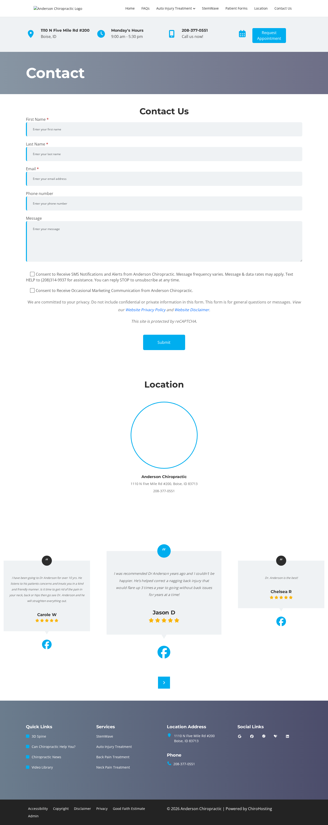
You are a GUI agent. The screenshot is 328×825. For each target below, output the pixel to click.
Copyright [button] (61, 808)
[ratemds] (264, 736)
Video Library (42, 767)
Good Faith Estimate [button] (129, 808)
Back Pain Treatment (112, 757)
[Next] (164, 683)
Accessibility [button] (38, 808)
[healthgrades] (275, 736)
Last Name (37, 144)
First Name (37, 119)
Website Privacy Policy (145, 309)
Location (261, 8)
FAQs (145, 8)
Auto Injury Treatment (174, 8)
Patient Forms (236, 8)
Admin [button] (33, 816)
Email (32, 168)
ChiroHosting (260, 808)
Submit (164, 342)
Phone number (39, 193)
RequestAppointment (269, 35)
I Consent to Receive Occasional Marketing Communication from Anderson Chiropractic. (113, 290)
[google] (239, 736)
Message (34, 218)
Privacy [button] (102, 808)
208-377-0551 (184, 764)
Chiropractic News (46, 757)
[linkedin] (287, 736)
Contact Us (283, 8)
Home (130, 8)
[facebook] (252, 736)
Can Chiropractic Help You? (53, 746)
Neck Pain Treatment (113, 767)
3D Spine (39, 736)
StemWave (210, 8)
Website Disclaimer (191, 309)
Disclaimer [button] (82, 808)
